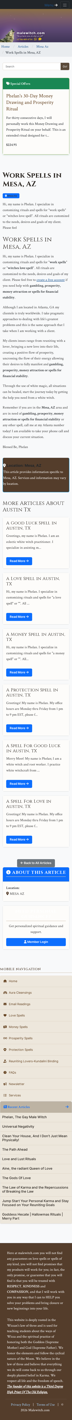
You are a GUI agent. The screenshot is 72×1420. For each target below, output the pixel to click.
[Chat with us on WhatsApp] (35, 39)
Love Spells (16, 1015)
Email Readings (19, 1004)
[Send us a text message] (40, 39)
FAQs (12, 1072)
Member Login (37, 942)
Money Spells (18, 1027)
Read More (18, 561)
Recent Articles (18, 1107)
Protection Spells (20, 1049)
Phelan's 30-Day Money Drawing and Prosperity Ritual (29, 102)
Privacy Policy (20, 1404)
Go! (65, 66)
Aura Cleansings (20, 992)
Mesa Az (42, 46)
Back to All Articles (37, 863)
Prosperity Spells (20, 1038)
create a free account (51, 280)
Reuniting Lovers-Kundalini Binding (33, 1061)
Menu (50, 5)
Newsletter (16, 1084)
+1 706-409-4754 (24, 39)
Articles (23, 46)
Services (14, 1095)
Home (5, 46)
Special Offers (20, 83)
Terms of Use (46, 1404)
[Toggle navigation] (64, 5)
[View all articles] (66, 1107)
